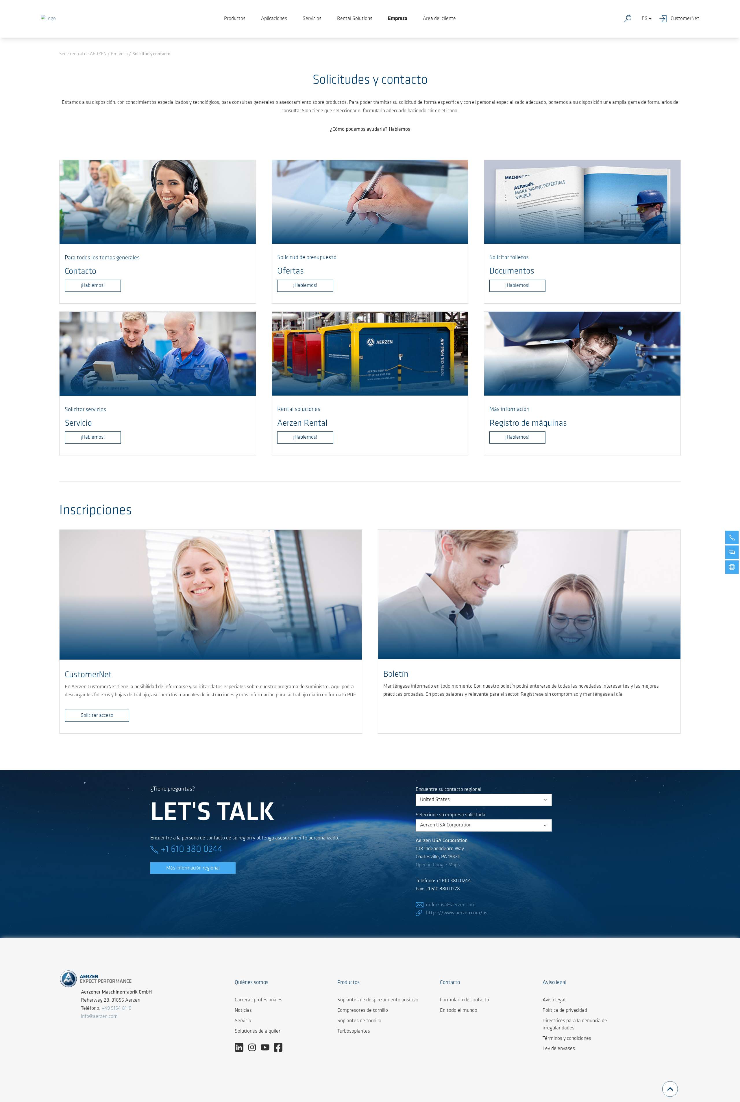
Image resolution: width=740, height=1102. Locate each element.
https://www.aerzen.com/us (456, 913)
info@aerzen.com (99, 1016)
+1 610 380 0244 (191, 849)
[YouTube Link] (267, 1047)
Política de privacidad (565, 1010)
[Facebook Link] (280, 1047)
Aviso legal (554, 1000)
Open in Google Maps (438, 865)
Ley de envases (559, 1048)
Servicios (312, 18)
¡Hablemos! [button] (517, 437)
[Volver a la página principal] (48, 18)
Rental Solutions (354, 18)
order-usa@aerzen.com (451, 905)
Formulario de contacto (464, 1000)
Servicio (243, 1021)
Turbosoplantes (353, 1031)
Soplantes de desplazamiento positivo (377, 1000)
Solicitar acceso (97, 715)
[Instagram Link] (254, 1047)
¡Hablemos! (93, 285)
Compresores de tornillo (362, 1010)
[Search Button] (629, 18)
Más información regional (193, 868)
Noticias (243, 1010)
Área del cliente (439, 18)
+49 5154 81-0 (116, 1008)
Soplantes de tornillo (359, 1021)
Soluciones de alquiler (257, 1031)
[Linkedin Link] (241, 1047)
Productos (234, 18)
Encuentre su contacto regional (448, 789)
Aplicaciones (274, 18)
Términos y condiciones (567, 1038)
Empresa (397, 18)
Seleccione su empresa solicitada (450, 815)
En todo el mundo (458, 1010)
